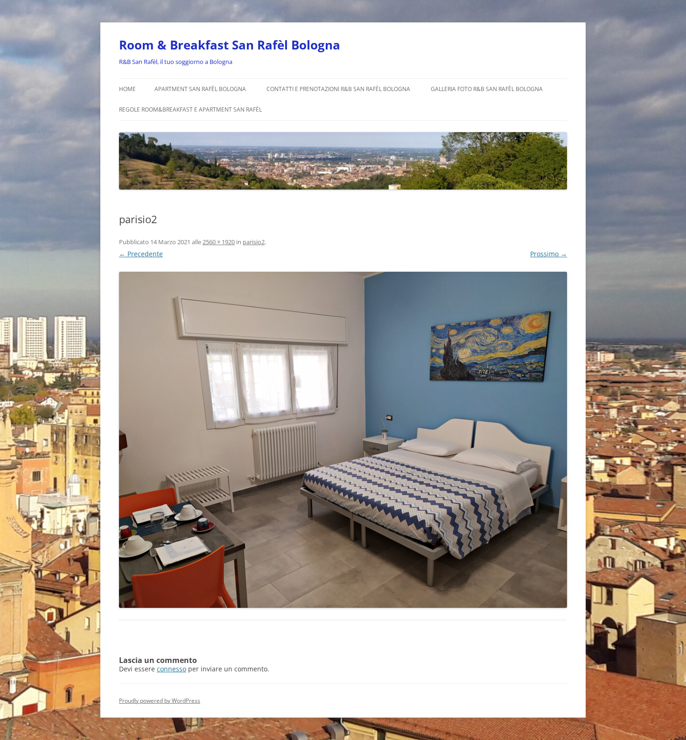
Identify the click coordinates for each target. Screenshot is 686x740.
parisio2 (254, 242)
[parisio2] (343, 440)
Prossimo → (548, 253)
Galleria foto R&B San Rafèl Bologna (487, 89)
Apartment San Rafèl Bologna (200, 89)
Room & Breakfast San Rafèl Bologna (229, 44)
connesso (171, 668)
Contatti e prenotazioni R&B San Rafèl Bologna (338, 89)
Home (127, 89)
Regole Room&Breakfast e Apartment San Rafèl (190, 109)
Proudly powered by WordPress (159, 701)
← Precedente (141, 253)
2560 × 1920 (219, 242)
